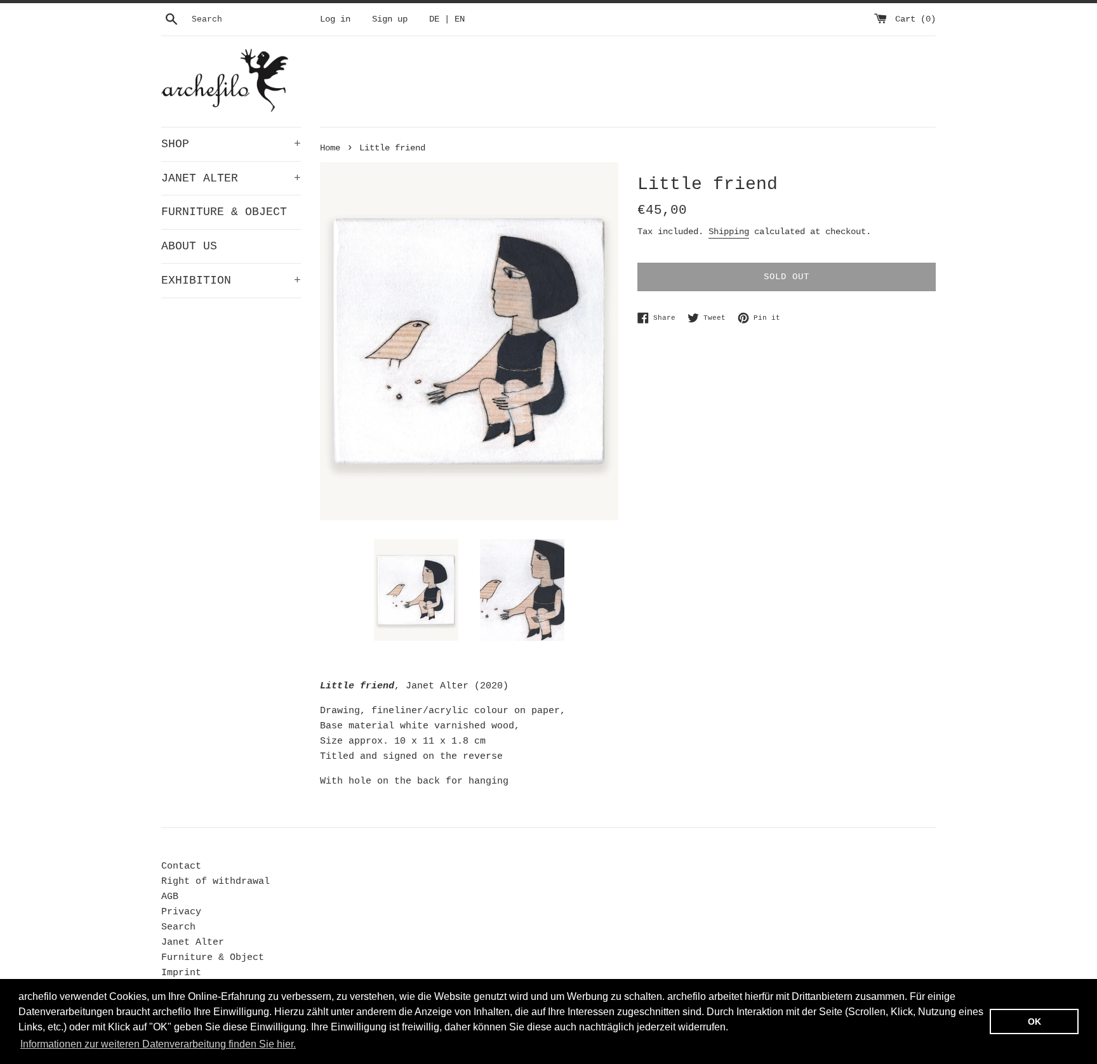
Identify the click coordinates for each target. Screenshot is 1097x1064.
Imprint (181, 973)
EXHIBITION (231, 280)
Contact (181, 866)
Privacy (181, 912)
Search (178, 927)
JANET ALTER (231, 178)
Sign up (390, 19)
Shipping (728, 232)
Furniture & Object (212, 957)
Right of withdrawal (215, 881)
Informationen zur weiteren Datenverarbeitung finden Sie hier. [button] (158, 1044)
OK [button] (1034, 1021)
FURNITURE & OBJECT (224, 212)
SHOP (231, 144)
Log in (335, 19)
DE (434, 19)
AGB (169, 896)
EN (460, 19)
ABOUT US (189, 246)
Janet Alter (192, 942)
